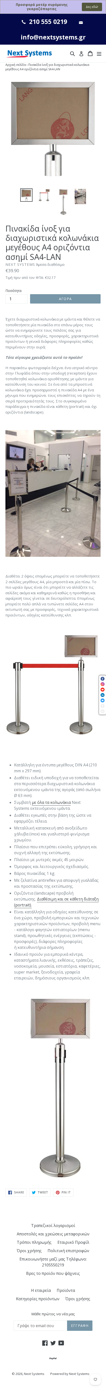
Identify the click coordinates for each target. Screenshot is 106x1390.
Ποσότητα (13, 290)
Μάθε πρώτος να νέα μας (53, 1314)
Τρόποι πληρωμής (34, 1242)
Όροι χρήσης (29, 1250)
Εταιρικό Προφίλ (73, 1242)
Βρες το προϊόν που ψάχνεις (53, 1273)
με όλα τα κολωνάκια (51, 802)
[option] (26, 195)
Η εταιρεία (41, 1290)
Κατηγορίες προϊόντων (37, 1298)
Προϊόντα (66, 1290)
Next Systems (34, 1374)
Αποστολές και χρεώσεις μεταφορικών (53, 1234)
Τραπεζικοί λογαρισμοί (53, 1225)
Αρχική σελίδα (15, 65)
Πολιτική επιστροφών (68, 1250)
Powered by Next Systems (69, 1374)
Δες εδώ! (92, 7)
